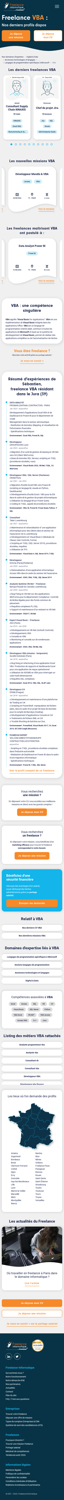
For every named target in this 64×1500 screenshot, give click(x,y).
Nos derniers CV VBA (32, 928)
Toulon (38, 1188)
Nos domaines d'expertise (13, 57)
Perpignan (40, 1169)
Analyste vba (32, 1052)
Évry (13, 1175)
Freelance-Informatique (27, 1494)
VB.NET (31, 1015)
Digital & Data (32, 57)
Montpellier (16, 1200)
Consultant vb (32, 1060)
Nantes (38, 1153)
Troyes (38, 1197)
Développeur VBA (32, 1076)
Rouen (38, 1175)
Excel (13, 1004)
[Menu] (57, 6)
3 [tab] (20, 144)
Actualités (10, 1388)
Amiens (14, 1153)
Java (45, 1020)
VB (43, 1004)
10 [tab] (52, 144)
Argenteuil (15, 1156)
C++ (34, 1020)
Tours (38, 1194)
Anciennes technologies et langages (20, 60)
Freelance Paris (42, 1166)
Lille (13, 1184)
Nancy (14, 1203)
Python (47, 1009)
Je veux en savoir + (32, 360)
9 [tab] (47, 144)
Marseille (15, 1194)
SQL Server (34, 1009)
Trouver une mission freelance (19, 1444)
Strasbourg (40, 1184)
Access (24, 1004)
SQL (34, 1004)
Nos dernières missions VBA (32, 935)
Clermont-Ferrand (19, 1166)
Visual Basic (19, 1009)
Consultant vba (32, 1068)
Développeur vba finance (32, 1084)
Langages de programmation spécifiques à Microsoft (27, 63)
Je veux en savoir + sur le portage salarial (32, 1323)
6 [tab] (34, 144)
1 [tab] (11, 144)
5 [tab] (29, 144)
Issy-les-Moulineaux (20, 1181)
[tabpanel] (17, 107)
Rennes (38, 1172)
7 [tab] (38, 144)
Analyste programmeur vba (32, 1045)
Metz (13, 1197)
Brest (13, 1162)
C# (52, 1004)
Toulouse (39, 1191)
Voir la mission (46, 209)
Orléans (39, 1162)
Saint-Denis (40, 1178)
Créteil (14, 1169)
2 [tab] (16, 144)
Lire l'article (32, 1283)
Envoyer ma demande (32, 903)
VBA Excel (18, 1015)
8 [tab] (43, 144)
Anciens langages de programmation (32, 965)
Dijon (13, 1172)
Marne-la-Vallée (18, 1191)
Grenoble (15, 1178)
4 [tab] (25, 144)
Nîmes (38, 1159)
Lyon (13, 1188)
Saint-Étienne (41, 1181)
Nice (37, 1156)
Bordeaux (15, 1159)
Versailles (39, 1200)
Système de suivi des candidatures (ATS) (24, 1425)
